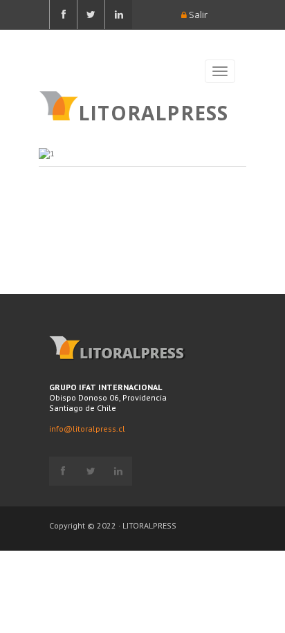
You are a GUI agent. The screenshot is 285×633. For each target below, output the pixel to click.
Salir (197, 14)
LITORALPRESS (153, 111)
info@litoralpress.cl (87, 428)
